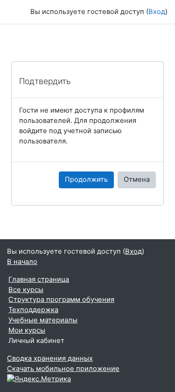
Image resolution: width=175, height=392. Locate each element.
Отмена (137, 179)
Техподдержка (33, 310)
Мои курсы (26, 330)
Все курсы (25, 289)
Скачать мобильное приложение (63, 368)
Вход (156, 11)
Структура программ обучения (61, 299)
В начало (22, 261)
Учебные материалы (42, 320)
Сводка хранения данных (50, 358)
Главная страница (38, 279)
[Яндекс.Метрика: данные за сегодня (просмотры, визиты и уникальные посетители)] (39, 379)
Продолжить (86, 179)
